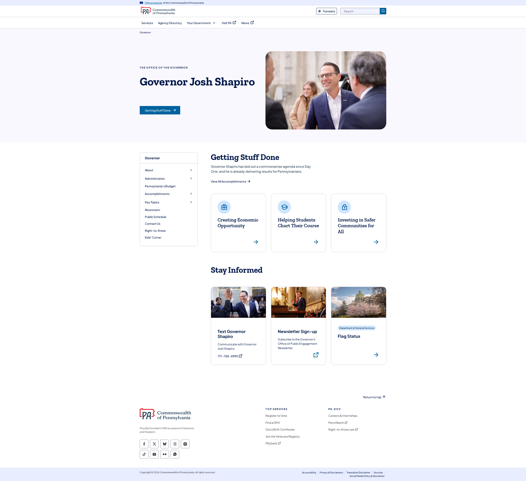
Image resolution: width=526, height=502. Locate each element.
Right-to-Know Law (341, 429)
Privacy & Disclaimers (331, 472)
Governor (152, 158)
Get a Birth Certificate (280, 429)
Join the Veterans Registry (282, 436)
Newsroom (152, 210)
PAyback (271, 443)
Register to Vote (276, 415)
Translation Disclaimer (358, 472)
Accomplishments (157, 194)
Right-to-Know (155, 230)
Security (378, 472)
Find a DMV (272, 422)
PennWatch (336, 422)
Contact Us (152, 223)
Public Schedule (155, 217)
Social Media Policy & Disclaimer (367, 476)
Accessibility (309, 472)
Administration (155, 178)
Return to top (372, 397)
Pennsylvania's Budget (160, 186)
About (149, 170)
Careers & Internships (342, 415)
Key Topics (152, 202)
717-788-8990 (230, 356)
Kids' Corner (153, 237)
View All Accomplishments (228, 181)
